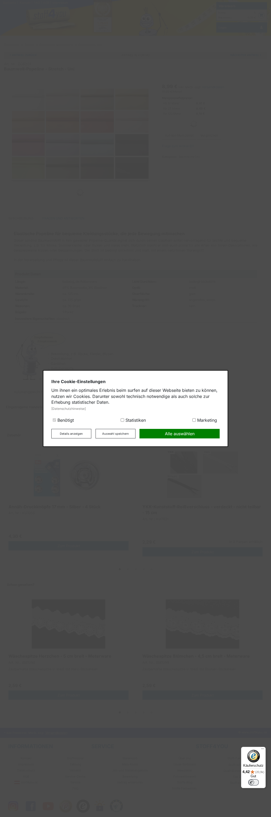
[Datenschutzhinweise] (68, 409)
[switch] (253, 782)
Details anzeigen (71, 434)
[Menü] (262, 750)
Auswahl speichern (115, 434)
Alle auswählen (180, 433)
